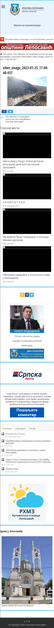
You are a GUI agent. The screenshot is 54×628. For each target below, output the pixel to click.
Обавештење (12, 468)
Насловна (7, 54)
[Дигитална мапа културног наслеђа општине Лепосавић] (27, 46)
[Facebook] (27, 295)
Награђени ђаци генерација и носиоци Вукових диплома (28, 441)
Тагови (32, 428)
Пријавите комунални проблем (27, 340)
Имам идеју (27, 345)
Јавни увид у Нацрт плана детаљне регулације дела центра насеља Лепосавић (23, 164)
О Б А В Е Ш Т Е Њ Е (14, 202)
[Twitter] (32, 295)
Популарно (20, 428)
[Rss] (22, 295)
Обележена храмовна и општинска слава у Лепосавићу (26, 451)
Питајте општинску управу (27, 336)
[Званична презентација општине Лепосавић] (27, 9)
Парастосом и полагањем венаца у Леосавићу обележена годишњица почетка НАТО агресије (28, 460)
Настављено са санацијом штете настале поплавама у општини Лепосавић (26, 55)
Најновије (7, 428)
